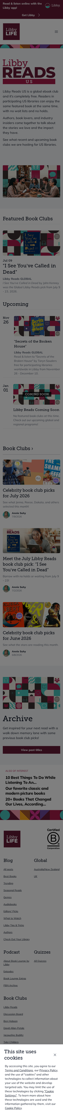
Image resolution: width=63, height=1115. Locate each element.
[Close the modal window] (55, 1055)
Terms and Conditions (19, 1070)
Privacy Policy (48, 1070)
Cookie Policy (13, 1108)
